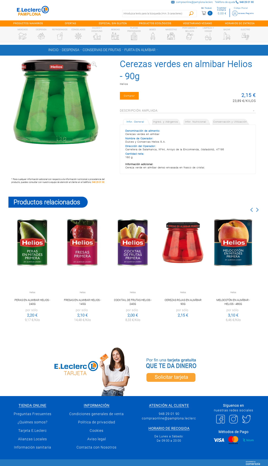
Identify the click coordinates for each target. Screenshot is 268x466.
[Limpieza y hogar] (208, 36)
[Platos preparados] (134, 36)
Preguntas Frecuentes (32, 414)
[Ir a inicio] (33, 11)
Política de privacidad (96, 422)
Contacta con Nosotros (97, 447)
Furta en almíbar (139, 50)
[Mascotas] (171, 36)
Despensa (70, 50)
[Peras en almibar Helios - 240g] (32, 242)
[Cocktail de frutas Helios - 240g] (133, 242)
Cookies (96, 431)
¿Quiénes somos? (32, 422)
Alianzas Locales (32, 439)
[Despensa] (41, 36)
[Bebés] (153, 36)
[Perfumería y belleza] (190, 36)
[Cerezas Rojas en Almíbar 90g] (183, 242)
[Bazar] (227, 36)
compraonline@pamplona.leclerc (194, 2)
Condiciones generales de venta (96, 414)
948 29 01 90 (98, 182)
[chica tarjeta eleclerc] (70, 371)
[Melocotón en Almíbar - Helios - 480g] (233, 242)
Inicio (53, 50)
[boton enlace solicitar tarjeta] (198, 371)
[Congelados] (78, 36)
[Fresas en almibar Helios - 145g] (82, 242)
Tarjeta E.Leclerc (32, 431)
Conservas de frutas (102, 50)
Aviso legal (96, 439)
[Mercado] (22, 36)
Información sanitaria (32, 447)
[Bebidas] (115, 36)
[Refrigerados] (60, 36)
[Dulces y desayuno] (97, 36)
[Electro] (245, 36)
